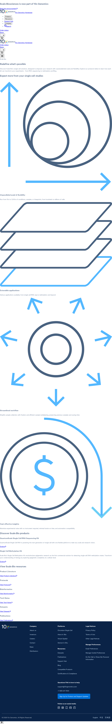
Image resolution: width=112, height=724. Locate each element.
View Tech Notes (5, 602)
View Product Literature (8, 576)
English (95, 717)
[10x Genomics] (9, 650)
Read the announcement (8, 8)
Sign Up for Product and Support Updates (74, 696)
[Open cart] (2, 38)
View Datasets (5, 611)
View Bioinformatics (6, 593)
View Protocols (5, 585)
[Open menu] (2, 56)
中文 (101, 717)
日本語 (107, 717)
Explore (2, 546)
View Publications (6, 620)
